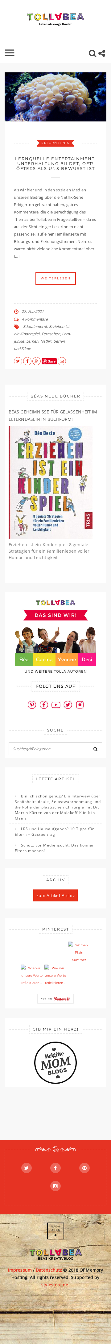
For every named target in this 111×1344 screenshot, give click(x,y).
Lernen (32, 341)
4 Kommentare (35, 319)
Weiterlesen (56, 278)
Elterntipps (55, 143)
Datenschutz (49, 1270)
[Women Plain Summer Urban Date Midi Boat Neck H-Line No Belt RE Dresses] (79, 953)
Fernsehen (51, 333)
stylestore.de (54, 1285)
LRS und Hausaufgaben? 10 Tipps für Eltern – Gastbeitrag (54, 831)
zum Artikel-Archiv (55, 895)
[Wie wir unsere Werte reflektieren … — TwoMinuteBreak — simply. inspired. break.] (32, 976)
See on (47, 998)
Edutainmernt (35, 326)
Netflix (46, 341)
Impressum (20, 1270)
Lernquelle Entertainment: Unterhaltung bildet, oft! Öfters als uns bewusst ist (55, 163)
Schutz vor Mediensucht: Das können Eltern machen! (55, 848)
